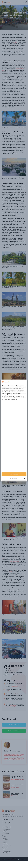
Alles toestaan (14, 474)
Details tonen (13, 478)
